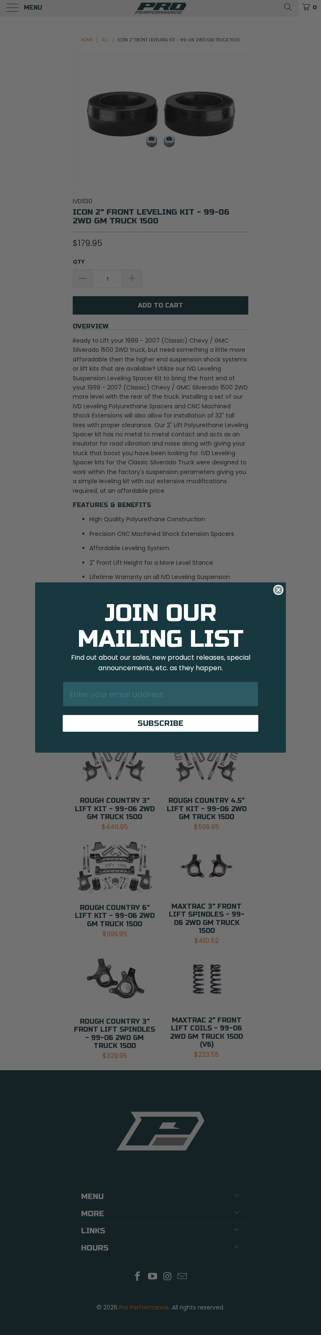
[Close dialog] (278, 590)
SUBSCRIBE (160, 723)
